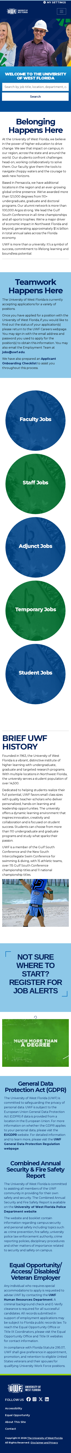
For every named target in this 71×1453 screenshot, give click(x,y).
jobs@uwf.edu (13, 352)
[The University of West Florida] (24, 1388)
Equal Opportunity (17, 1415)
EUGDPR (10, 1135)
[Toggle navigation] (61, 11)
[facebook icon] (28, 1400)
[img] (35, 420)
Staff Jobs (35, 482)
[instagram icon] (34, 1400)
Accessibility (13, 1408)
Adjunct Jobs (35, 546)
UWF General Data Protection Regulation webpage (32, 1144)
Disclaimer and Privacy (44, 1442)
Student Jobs (35, 673)
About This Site (15, 1422)
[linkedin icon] (46, 1400)
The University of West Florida (45, 1438)
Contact (10, 1428)
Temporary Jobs (35, 609)
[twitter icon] (40, 1400)
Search (35, 96)
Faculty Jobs (35, 419)
